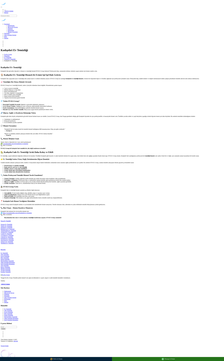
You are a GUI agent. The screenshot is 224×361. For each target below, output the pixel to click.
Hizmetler (7, 33)
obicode (15, 341)
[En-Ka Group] (9, 5)
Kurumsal (7, 24)
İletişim (6, 12)
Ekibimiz (10, 29)
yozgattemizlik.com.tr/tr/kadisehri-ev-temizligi (15, 143)
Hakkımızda (11, 25)
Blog (5, 36)
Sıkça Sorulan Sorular (10, 35)
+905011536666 (8, 11)
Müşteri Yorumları (13, 32)
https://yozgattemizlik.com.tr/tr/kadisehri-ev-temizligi (17, 213)
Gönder (3, 328)
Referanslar (11, 30)
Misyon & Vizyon (13, 27)
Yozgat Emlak (4, 346)
